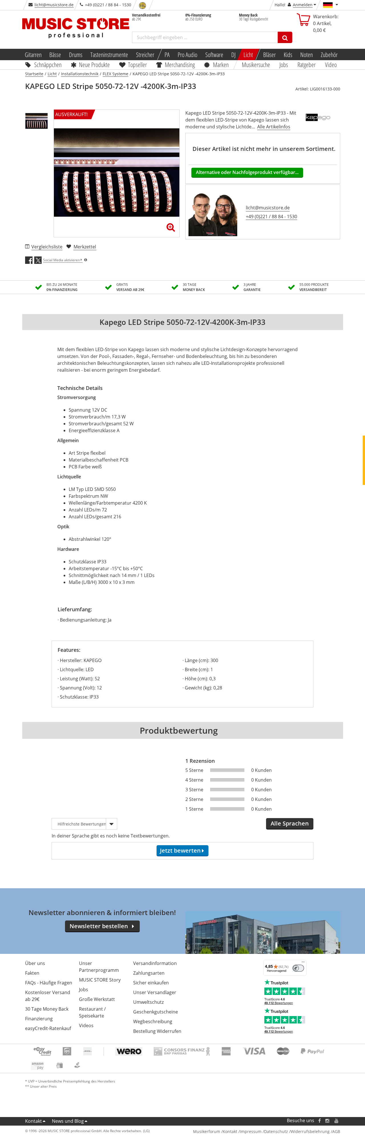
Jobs (284, 64)
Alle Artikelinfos (273, 127)
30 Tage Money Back (46, 1009)
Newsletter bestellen (99, 926)
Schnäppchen (48, 64)
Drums (75, 54)
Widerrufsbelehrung (310, 1131)
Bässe (55, 54)
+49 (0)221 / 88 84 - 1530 (271, 216)
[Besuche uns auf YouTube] (337, 1120)
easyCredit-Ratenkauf (48, 1028)
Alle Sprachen (290, 823)
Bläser (269, 54)
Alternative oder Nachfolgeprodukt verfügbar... (247, 172)
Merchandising (180, 64)
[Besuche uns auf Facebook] (319, 1120)
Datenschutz (276, 1131)
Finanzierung (39, 1018)
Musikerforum (206, 1131)
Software (214, 54)
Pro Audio (187, 54)
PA (167, 54)
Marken (221, 64)
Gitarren (33, 54)
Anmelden (303, 4)
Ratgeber (306, 64)
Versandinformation (155, 963)
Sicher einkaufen (151, 983)
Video (331, 64)
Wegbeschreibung (152, 1021)
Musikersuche (256, 64)
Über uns (35, 963)
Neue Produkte (94, 64)
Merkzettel (85, 247)
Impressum (250, 1131)
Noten (306, 54)
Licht (248, 54)
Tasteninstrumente (109, 54)
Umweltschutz (148, 1002)
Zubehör (329, 54)
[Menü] (303, 963)
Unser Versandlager (154, 992)
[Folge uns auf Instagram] (328, 1120)
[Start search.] (285, 37)
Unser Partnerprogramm (99, 966)
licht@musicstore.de (54, 4)
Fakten (32, 973)
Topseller (137, 64)
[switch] (298, 968)
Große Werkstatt (97, 999)
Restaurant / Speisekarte (92, 1012)
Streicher (145, 54)
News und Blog (68, 1121)
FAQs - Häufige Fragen (48, 983)
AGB (336, 1131)
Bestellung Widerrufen (157, 1031)
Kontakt (33, 1121)
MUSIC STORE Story (100, 980)
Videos (86, 1025)
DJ (233, 54)
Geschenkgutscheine (155, 1012)
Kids (288, 54)
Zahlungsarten (149, 973)
